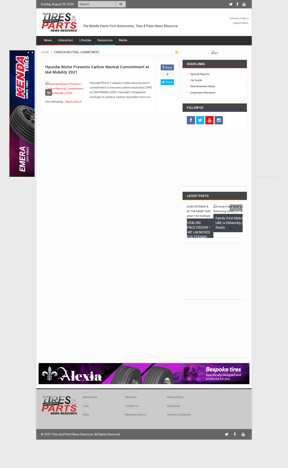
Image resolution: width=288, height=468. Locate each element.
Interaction (65, 40)
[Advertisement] (266, 113)
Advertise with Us (135, 408)
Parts (86, 408)
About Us (131, 391)
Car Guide (196, 80)
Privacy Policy (175, 391)
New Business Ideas (202, 86)
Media (123, 40)
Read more (72, 101)
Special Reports (200, 74)
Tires (86, 400)
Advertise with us (239, 18)
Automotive (90, 391)
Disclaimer (173, 400)
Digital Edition (240, 22)
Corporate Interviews (202, 92)
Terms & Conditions (179, 408)
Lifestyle (85, 40)
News (48, 40)
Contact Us (132, 400)
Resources (105, 40)
